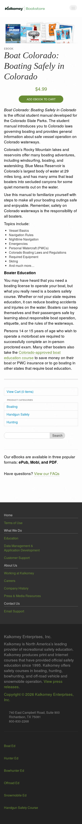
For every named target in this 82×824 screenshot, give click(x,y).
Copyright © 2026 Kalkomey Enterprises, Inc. (39, 696)
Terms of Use (13, 522)
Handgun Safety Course (21, 807)
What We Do (13, 530)
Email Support (14, 611)
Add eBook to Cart (41, 99)
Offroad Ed (11, 783)
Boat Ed (9, 745)
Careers (9, 580)
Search (57, 435)
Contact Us (12, 603)
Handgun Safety (18, 414)
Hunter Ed (11, 758)
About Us (10, 565)
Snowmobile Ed (15, 795)
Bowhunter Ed (14, 770)
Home (8, 515)
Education (11, 538)
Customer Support (17, 557)
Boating (12, 406)
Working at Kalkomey (19, 573)
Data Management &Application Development (22, 547)
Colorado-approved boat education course (32, 354)
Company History (16, 588)
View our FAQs (47, 473)
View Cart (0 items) (20, 391)
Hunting (12, 422)
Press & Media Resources (22, 595)
